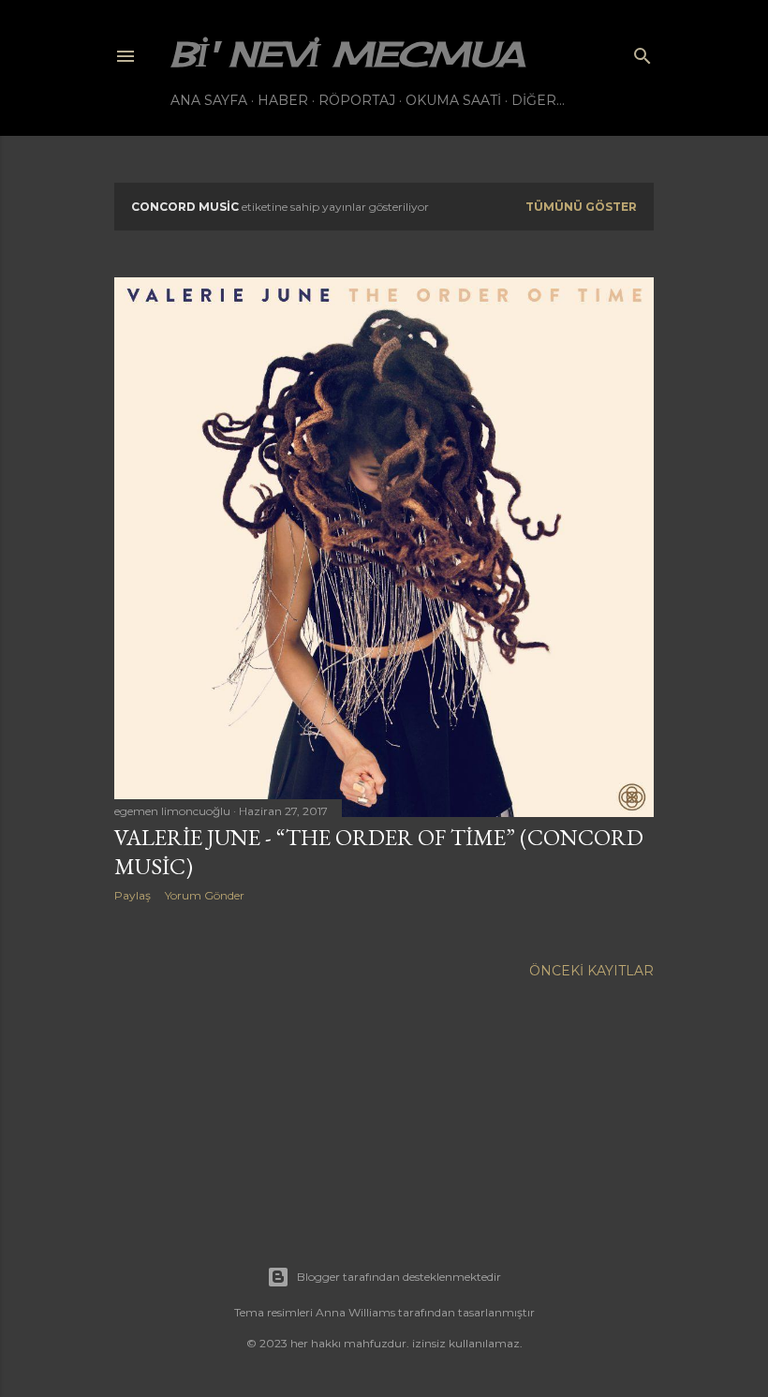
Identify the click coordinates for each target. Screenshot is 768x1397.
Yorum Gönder (204, 895)
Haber (283, 100)
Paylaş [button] (132, 895)
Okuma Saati (453, 100)
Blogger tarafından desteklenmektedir (399, 1277)
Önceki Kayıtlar (591, 970)
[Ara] (642, 52)
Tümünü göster (581, 207)
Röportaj (356, 100)
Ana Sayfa (208, 100)
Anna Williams (355, 1312)
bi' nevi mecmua (347, 54)
